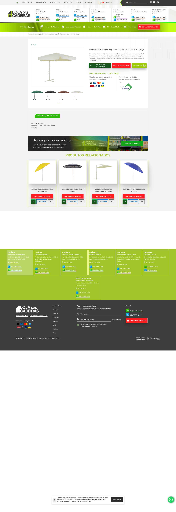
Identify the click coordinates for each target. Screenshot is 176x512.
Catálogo (55, 2)
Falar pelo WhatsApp (100, 66)
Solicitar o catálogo (132, 143)
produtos (36, 34)
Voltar (35, 45)
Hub (54, 333)
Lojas (78, 2)
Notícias (68, 2)
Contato (89, 2)
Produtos (27, 2)
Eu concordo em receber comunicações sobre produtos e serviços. (93, 325)
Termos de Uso (99, 499)
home (30, 34)
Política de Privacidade (85, 499)
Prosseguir (117, 500)
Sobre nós (41, 2)
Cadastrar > (116, 320)
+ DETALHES (41, 202)
